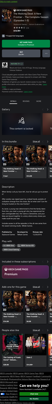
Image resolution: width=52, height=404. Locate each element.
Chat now (34, 394)
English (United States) (9, 391)
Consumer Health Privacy (10, 396)
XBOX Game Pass (31, 373)
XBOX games (18, 373)
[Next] (47, 109)
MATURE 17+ (15, 64)
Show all (36, 141)
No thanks (34, 399)
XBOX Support (26, 376)
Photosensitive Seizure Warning (22, 379)
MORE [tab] (38, 101)
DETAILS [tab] (13, 101)
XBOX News (15, 376)
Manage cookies (16, 399)
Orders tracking (6, 385)
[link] (12, 161)
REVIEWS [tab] (26, 101)
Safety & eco (17, 402)
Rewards (3, 388)
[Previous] (42, 109)
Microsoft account (12, 382)
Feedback (37, 376)
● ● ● (46, 53)
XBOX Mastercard (15, 388)
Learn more (28, 91)
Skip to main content (8, 1)
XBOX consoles (6, 373)
